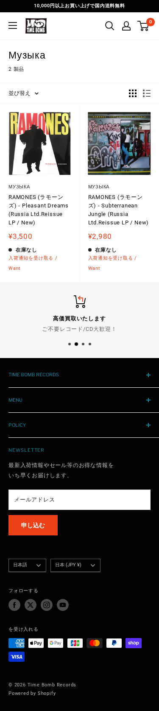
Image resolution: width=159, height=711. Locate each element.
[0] (143, 26)
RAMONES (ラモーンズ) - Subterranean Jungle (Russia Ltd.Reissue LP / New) (118, 210)
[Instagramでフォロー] (47, 605)
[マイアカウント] (126, 26)
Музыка (19, 187)
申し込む (33, 525)
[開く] (109, 26)
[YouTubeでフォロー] (63, 605)
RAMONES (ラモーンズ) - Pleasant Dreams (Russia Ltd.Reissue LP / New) (38, 210)
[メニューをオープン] (12, 25)
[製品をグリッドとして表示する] (133, 93)
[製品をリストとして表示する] (147, 93)
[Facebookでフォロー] (14, 605)
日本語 (20, 565)
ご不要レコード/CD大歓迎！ (79, 329)
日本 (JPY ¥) (68, 565)
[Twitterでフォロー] (30, 605)
